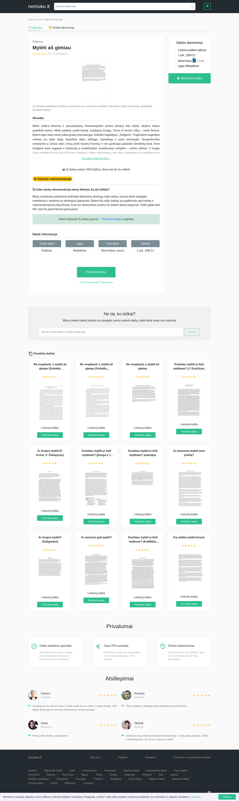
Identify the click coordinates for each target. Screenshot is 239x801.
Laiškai (174, 774)
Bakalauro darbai (180, 779)
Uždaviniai (129, 774)
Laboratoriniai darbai (156, 770)
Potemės (98, 779)
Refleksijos (70, 783)
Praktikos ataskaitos (38, 779)
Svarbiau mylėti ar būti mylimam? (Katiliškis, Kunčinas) (142, 541)
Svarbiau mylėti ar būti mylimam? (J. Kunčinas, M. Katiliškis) (189, 368)
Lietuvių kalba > (36, 19)
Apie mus (95, 757)
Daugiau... (196, 796)
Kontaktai (150, 757)
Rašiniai (47, 250)
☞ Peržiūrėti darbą (110, 219)
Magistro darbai (157, 779)
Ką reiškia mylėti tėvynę (189, 537)
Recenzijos (68, 774)
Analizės (32, 770)
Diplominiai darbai (53, 770)
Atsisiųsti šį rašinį (191, 78)
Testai (99, 774)
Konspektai (110, 770)
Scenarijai (88, 783)
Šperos (84, 774)
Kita (161, 774)
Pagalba (122, 757)
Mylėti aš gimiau (54, 19)
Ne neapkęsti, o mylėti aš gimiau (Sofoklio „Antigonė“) (50, 368)
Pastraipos (81, 779)
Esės (72, 770)
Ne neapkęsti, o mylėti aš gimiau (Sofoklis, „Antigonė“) (96, 368)
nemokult (39, 6)
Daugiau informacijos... (96, 158)
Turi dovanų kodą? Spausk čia (96, 282)
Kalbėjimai (116, 779)
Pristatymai (62, 779)
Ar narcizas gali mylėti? (96, 537)
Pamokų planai (35, 783)
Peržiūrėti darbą (96, 272)
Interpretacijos (90, 770)
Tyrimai (113, 774)
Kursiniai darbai (131, 770)
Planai (54, 783)
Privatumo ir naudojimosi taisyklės (192, 757)
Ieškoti (192, 332)
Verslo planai (135, 779)
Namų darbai (180, 770)
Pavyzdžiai (33, 774)
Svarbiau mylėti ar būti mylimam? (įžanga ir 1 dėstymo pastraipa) (96, 455)
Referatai (147, 774)
